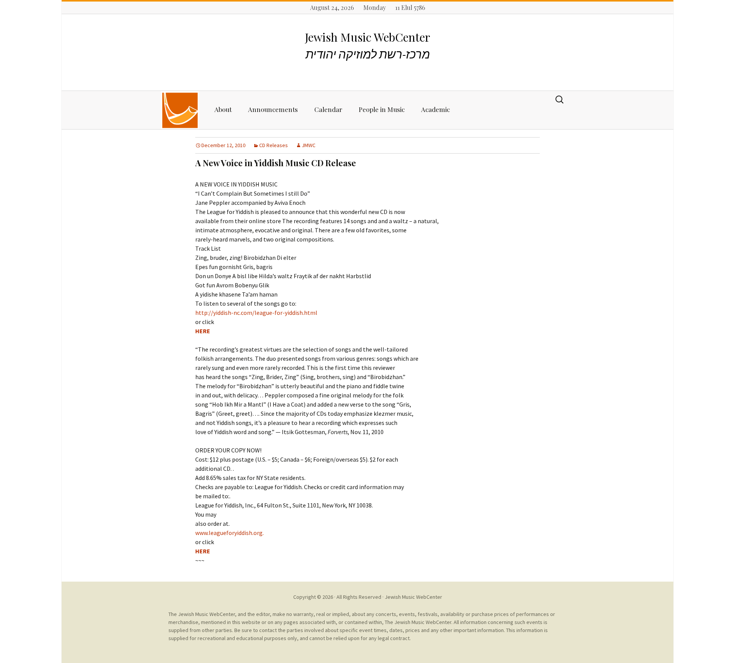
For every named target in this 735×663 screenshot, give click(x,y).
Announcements (273, 109)
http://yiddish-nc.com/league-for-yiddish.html (256, 312)
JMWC (308, 145)
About (223, 109)
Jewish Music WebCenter (413, 596)
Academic (435, 109)
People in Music (382, 109)
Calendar (328, 109)
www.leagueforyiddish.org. (229, 533)
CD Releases (273, 145)
